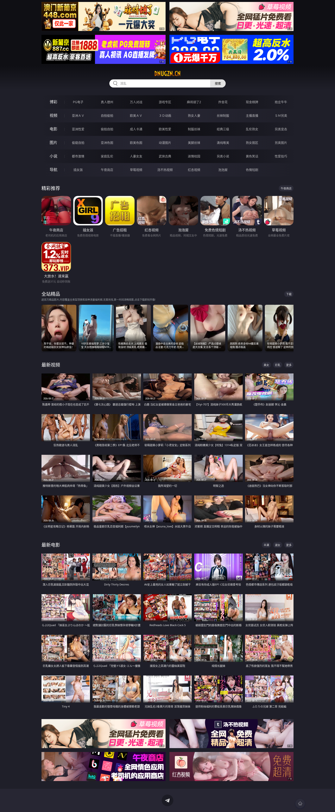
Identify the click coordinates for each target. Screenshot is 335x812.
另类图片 (281, 143)
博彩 (53, 102)
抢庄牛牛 (281, 102)
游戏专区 (165, 102)
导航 (53, 169)
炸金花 (223, 102)
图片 (53, 142)
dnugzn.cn (167, 73)
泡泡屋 (223, 170)
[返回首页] (300, 803)
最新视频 (50, 364)
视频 (53, 115)
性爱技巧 (281, 156)
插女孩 (78, 170)
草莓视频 (136, 170)
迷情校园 (194, 156)
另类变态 (281, 129)
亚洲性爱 (78, 129)
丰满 (266, 545)
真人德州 (107, 102)
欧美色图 (136, 143)
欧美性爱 (165, 129)
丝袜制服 (223, 115)
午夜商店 (107, 170)
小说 (53, 156)
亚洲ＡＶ (78, 115)
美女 (266, 365)
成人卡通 (136, 129)
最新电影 (50, 545)
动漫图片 (165, 143)
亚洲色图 (107, 143)
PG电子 (78, 102)
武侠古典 (165, 156)
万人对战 (136, 102)
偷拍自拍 (107, 129)
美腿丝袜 (194, 143)
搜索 (218, 83)
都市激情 (78, 156)
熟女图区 (252, 143)
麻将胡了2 (194, 102)
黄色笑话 (252, 156)
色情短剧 (252, 170)
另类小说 (223, 156)
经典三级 (223, 129)
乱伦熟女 (252, 129)
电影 (53, 129)
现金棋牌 (252, 102)
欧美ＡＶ (136, 115)
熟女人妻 (194, 115)
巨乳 (277, 365)
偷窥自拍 (78, 143)
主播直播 (252, 115)
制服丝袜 (194, 129)
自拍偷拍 (107, 115)
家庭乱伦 (107, 156)
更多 (289, 365)
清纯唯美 (223, 143)
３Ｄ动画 (165, 115)
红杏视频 (194, 170)
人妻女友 (136, 156)
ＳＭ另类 (281, 115)
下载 (289, 294)
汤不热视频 (165, 170)
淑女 (277, 545)
